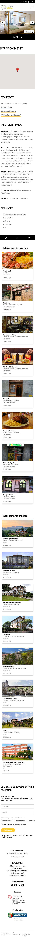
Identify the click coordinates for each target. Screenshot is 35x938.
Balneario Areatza (9, 570)
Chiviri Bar (6, 399)
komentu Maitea (8, 666)
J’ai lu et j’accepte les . (15, 824)
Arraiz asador (7, 271)
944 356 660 (20, 857)
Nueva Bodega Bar (9, 463)
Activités (32, 820)
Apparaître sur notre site (17, 875)
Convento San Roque (10, 698)
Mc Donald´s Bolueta (10, 367)
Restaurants (7, 820)
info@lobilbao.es (10, 111)
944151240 (8, 107)
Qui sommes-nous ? (17, 873)
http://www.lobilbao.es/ (12, 115)
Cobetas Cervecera (9, 431)
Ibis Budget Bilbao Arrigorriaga (13, 762)
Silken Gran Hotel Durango (12, 602)
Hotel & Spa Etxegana (10, 538)
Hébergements (20, 820)
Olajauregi (6, 634)
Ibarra (5, 730)
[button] (3, 22)
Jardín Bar (6, 303)
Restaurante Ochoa (9, 335)
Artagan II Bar (8, 495)
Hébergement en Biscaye (18, 866)
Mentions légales (17, 934)
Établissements (17, 868)
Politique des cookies (26, 935)
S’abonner (8, 830)
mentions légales (21, 824)
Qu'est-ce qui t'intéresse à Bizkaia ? (12, 818)
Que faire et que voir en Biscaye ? (17, 870)
